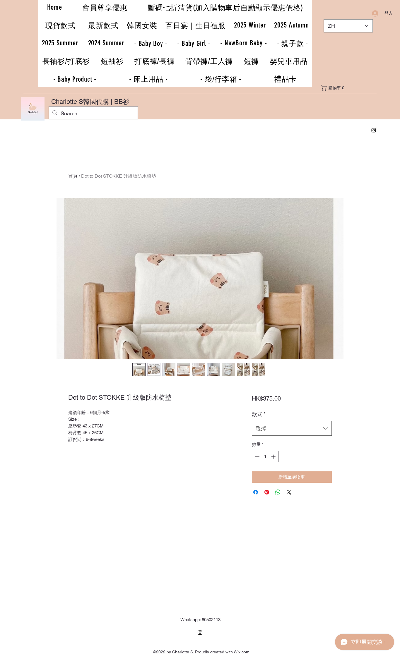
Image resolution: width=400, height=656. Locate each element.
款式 (259, 414)
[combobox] (292, 428)
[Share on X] (289, 492)
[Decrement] (257, 456)
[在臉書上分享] (255, 492)
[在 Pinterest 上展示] (266, 492)
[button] (334, 88)
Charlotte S (67, 101)
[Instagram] (374, 130)
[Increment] (274, 456)
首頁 (73, 176)
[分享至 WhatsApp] (277, 492)
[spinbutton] (265, 456)
